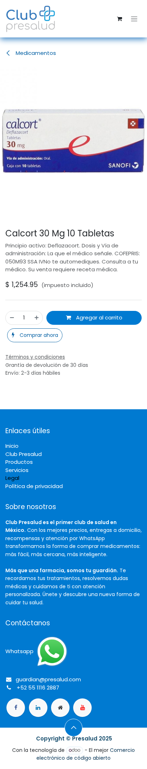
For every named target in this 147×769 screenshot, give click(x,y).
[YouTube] (82, 707)
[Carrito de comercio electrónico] (119, 19)
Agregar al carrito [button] (98, 317)
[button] (34, 335)
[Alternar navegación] (134, 18)
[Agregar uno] (36, 317)
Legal (12, 478)
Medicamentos (35, 53)
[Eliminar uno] (12, 317)
